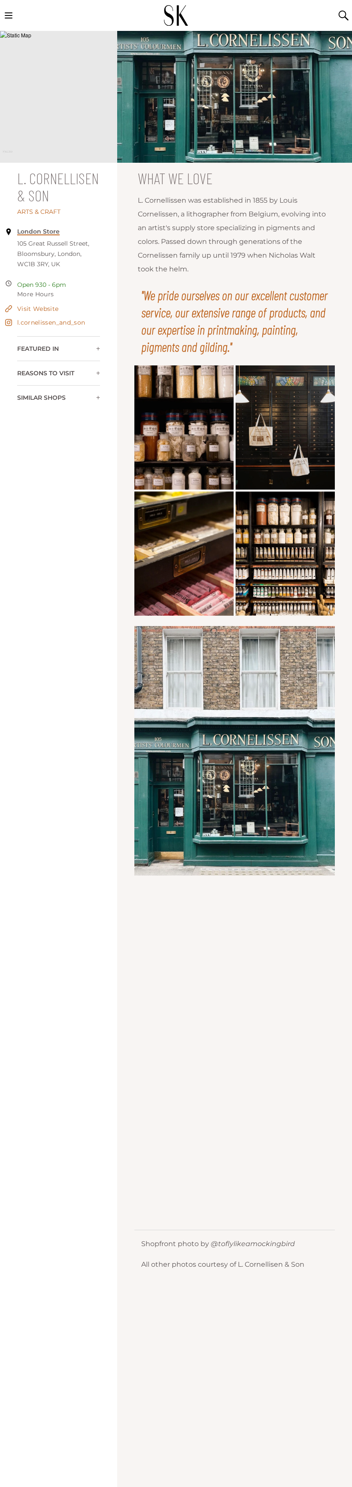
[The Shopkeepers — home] (176, 15)
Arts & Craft (39, 212)
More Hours (35, 294)
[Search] (343, 15)
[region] (58, 97)
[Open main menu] (8, 15)
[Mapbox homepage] (7, 155)
